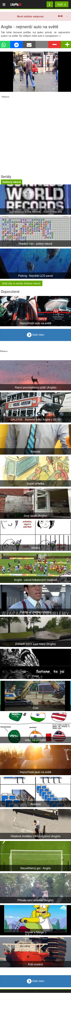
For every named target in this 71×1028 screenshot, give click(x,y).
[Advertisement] (35, 133)
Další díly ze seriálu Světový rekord (21, 283)
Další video (38, 334)
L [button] (49, 4)
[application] (35, 72)
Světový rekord (11, 182)
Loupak (16, 4)
